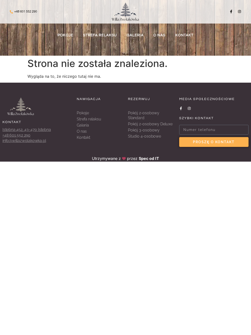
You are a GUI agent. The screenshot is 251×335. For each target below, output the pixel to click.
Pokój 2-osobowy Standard (143, 115)
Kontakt (184, 35)
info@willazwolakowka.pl (24, 140)
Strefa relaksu (100, 35)
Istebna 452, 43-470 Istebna (26, 129)
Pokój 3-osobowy (144, 130)
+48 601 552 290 (25, 11)
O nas (159, 35)
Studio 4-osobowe (144, 136)
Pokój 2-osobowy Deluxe (150, 124)
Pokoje (65, 35)
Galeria (135, 35)
